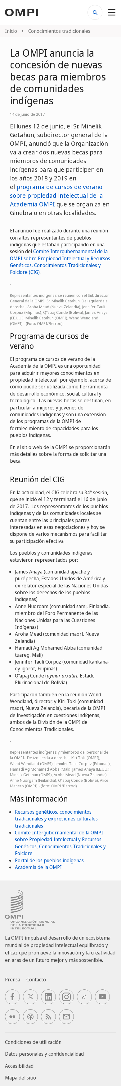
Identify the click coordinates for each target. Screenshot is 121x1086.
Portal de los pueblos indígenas (49, 860)
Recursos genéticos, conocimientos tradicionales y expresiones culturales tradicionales (56, 818)
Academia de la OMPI (38, 867)
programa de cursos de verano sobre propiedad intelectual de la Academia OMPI (56, 195)
